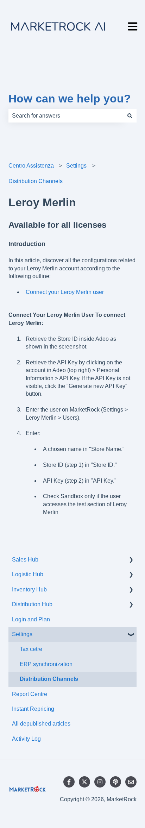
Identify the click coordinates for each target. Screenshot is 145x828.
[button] (131, 560)
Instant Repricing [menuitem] (33, 709)
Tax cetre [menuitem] (31, 649)
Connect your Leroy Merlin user (65, 292)
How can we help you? (69, 98)
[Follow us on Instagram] (100, 782)
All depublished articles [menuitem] (41, 724)
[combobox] (65, 116)
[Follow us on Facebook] (69, 782)
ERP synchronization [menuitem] (46, 664)
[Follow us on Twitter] (84, 782)
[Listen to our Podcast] (115, 782)
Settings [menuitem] (22, 634)
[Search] (130, 116)
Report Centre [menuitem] (29, 694)
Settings (76, 166)
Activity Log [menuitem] (26, 739)
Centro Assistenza (31, 166)
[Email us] (131, 782)
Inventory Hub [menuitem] (29, 589)
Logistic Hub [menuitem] (27, 574)
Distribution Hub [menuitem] (32, 604)
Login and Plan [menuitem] (31, 619)
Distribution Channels (35, 181)
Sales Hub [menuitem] (25, 560)
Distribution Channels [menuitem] (49, 679)
